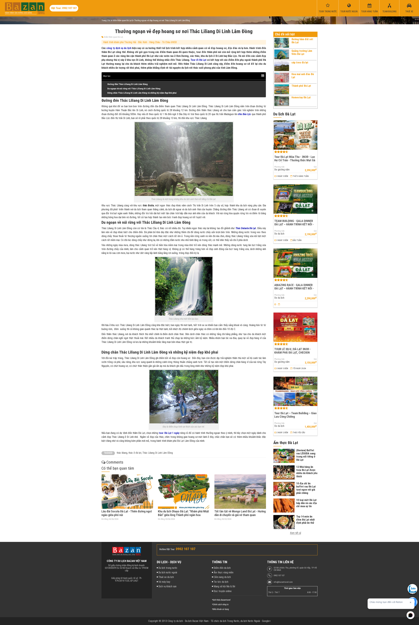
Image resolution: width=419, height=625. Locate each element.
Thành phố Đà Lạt (301, 85)
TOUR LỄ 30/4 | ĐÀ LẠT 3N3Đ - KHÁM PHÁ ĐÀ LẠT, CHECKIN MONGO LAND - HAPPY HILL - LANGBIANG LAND (292, 354)
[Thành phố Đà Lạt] (281, 89)
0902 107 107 (279, 575)
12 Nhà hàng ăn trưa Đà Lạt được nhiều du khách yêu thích (306, 471)
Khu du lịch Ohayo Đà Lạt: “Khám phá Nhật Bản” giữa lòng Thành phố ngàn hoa (183, 513)
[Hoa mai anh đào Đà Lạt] (281, 78)
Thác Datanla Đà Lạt (246, 228)
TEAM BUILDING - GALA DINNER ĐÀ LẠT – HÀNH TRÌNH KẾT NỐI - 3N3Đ (294, 224)
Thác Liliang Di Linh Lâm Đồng (157, 452)
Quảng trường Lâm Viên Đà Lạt (301, 52)
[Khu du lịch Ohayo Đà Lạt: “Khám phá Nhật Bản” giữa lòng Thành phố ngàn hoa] (184, 491)
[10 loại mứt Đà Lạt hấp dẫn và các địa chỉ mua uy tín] (284, 505)
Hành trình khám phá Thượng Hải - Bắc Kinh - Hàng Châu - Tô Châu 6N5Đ (140, 42)
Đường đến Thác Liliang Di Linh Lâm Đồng (127, 84)
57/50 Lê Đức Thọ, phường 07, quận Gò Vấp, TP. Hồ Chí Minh (295, 569)
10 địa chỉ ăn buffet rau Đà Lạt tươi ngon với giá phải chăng (306, 488)
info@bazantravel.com (283, 582)
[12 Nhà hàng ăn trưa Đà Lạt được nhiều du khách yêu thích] (284, 472)
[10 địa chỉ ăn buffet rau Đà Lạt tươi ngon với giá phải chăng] (284, 489)
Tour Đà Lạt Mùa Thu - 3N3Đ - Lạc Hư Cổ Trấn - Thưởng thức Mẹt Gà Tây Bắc (294, 160)
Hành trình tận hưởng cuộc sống (18, 13)
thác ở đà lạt (134, 452)
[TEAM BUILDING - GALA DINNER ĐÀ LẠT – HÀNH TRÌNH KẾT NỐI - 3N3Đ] (295, 199)
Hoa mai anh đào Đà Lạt (302, 76)
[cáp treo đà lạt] (281, 66)
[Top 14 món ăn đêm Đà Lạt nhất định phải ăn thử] (284, 522)
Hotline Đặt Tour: (167, 549)
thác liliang (122, 452)
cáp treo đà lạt (299, 62)
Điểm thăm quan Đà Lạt (113, 37)
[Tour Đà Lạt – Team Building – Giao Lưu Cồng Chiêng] (295, 391)
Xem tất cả (295, 533)
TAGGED (108, 453)
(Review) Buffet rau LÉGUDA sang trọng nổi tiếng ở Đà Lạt (305, 455)
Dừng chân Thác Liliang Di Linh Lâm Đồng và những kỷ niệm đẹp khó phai (142, 92)
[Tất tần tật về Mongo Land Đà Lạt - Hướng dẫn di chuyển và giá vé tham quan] (240, 491)
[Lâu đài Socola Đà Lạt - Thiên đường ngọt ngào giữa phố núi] (127, 491)
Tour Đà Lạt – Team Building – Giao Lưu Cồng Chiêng (295, 414)
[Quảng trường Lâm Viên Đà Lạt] (281, 54)
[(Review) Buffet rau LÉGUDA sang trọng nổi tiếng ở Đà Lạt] (284, 456)
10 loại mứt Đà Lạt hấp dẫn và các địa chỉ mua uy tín (306, 503)
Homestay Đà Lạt (301, 97)
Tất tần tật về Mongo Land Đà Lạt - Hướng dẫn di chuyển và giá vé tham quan (240, 513)
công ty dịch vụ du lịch (118, 48)
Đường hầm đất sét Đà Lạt (302, 41)
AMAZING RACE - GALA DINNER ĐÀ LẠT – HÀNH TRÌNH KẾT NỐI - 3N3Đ (294, 288)
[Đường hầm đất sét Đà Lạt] (281, 43)
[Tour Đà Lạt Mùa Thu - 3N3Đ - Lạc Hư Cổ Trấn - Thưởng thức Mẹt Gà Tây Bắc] (295, 135)
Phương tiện (279, 167)
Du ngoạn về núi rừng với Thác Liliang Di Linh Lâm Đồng (133, 88)
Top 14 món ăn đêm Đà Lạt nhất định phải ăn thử (305, 519)
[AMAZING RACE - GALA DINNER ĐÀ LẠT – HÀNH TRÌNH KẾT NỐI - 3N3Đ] (295, 263)
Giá (315, 167)
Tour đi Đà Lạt (198, 59)
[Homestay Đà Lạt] (281, 101)
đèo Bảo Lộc (244, 114)
